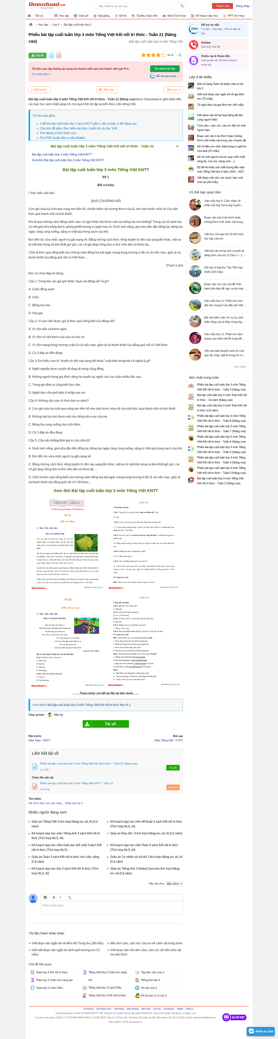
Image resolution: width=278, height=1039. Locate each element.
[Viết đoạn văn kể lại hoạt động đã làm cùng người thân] (191, 117)
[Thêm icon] (45, 897)
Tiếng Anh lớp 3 (150, 980)
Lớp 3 (55, 24)
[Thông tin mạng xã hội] (234, 1022)
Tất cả (39, 15)
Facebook (169, 1009)
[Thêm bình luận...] (112, 908)
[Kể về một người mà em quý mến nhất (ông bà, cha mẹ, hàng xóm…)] (191, 159)
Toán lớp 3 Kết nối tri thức (52, 972)
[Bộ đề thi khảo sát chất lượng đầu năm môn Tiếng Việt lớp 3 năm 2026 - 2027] (191, 169)
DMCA (189, 1009)
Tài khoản (88, 1009)
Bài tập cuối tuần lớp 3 (77, 24)
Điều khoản (133, 1009)
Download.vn (31, 25)
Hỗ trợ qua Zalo (166, 75)
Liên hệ (157, 1009)
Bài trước (40, 89)
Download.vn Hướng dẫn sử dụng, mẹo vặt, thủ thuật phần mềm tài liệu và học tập (47, 6)
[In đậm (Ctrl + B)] (53, 897)
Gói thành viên (103, 1009)
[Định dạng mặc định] (69, 897)
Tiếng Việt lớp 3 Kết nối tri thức (107, 995)
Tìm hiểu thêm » (41, 74)
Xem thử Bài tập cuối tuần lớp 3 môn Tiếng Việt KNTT (68, 160)
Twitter (180, 1009)
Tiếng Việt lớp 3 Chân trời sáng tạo (108, 976)
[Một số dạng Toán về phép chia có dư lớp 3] (191, 86)
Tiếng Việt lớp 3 (73, 803)
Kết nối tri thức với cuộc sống (45, 803)
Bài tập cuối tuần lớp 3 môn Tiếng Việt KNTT (62, 154)
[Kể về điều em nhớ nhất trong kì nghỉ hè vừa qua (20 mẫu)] (191, 148)
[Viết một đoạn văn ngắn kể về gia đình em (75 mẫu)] (191, 96)
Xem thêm (240, 366)
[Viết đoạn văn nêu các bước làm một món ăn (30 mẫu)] (191, 179)
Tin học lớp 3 (149, 987)
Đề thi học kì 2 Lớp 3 (154, 995)
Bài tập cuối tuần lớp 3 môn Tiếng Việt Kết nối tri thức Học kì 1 (89, 704)
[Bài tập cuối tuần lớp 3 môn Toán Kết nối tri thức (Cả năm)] (191, 407)
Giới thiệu (119, 1009)
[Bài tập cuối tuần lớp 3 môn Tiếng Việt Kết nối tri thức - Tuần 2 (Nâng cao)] (191, 480)
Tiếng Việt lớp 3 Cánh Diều (105, 987)
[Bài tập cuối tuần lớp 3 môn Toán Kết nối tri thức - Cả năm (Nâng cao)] (191, 397)
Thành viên (222, 6)
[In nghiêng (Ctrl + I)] (60, 897)
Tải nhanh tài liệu (165, 68)
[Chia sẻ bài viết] (179, 55)
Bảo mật (146, 1009)
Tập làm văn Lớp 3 (152, 972)
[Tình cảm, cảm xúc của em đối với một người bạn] (191, 127)
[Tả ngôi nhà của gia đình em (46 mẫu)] (191, 106)
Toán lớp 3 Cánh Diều (49, 987)
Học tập (43, 24)
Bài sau (172, 89)
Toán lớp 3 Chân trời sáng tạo (54, 980)
